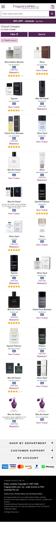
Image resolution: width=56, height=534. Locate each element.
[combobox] (28, 14)
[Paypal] (36, 466)
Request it (14, 72)
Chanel (10, 40)
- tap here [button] (28, 21)
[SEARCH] (52, 14)
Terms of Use (9, 494)
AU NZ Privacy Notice (34, 494)
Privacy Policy (20, 494)
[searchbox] (25, 14)
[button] (3, 6)
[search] (48, 6)
